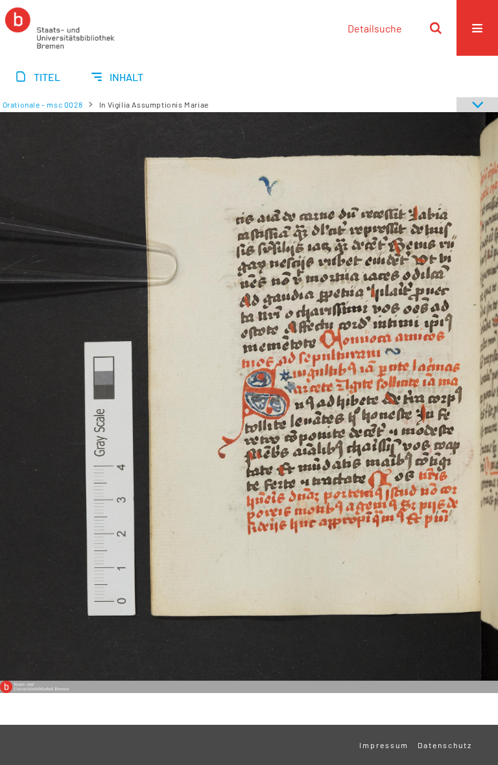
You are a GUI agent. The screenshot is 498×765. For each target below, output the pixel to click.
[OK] (435, 28)
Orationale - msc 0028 (43, 104)
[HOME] (59, 28)
